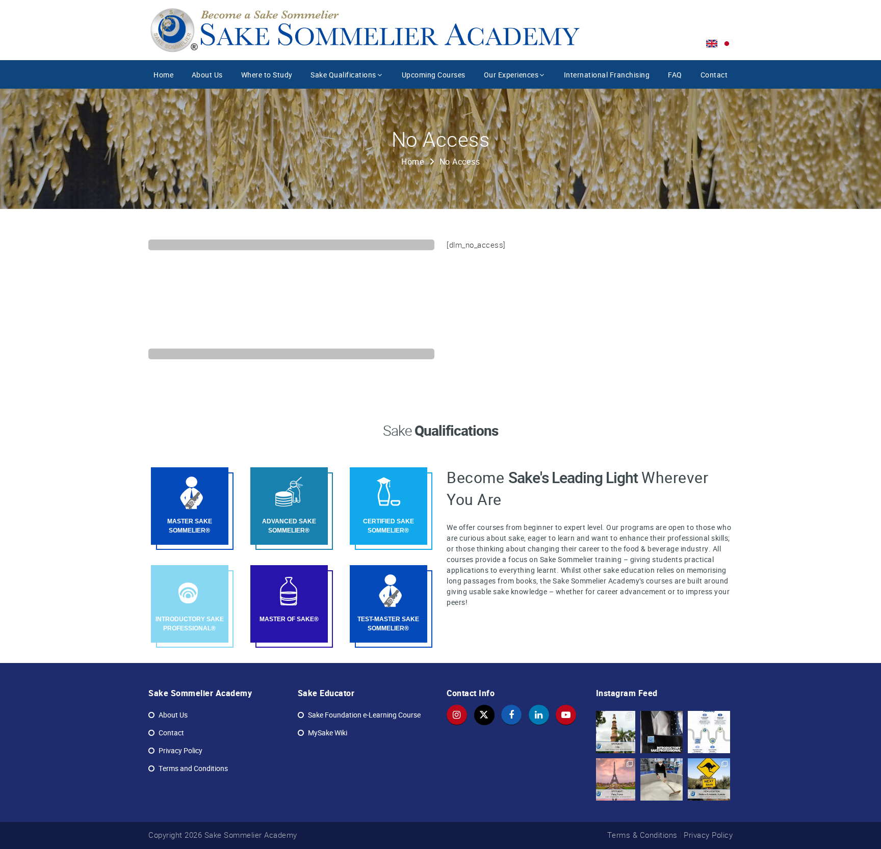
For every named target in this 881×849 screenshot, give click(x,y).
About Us (207, 75)
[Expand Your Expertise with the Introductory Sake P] (661, 732)
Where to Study (267, 75)
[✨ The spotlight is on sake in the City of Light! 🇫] (614, 779)
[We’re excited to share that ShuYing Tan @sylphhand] (661, 779)
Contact (714, 75)
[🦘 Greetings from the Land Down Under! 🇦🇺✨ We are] (709, 779)
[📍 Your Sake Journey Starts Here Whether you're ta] (709, 732)
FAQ (675, 75)
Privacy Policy (708, 835)
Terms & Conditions (642, 835)
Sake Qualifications (343, 75)
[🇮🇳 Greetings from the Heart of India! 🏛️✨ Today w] (614, 732)
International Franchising (607, 75)
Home (163, 75)
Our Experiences (511, 75)
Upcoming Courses (433, 75)
